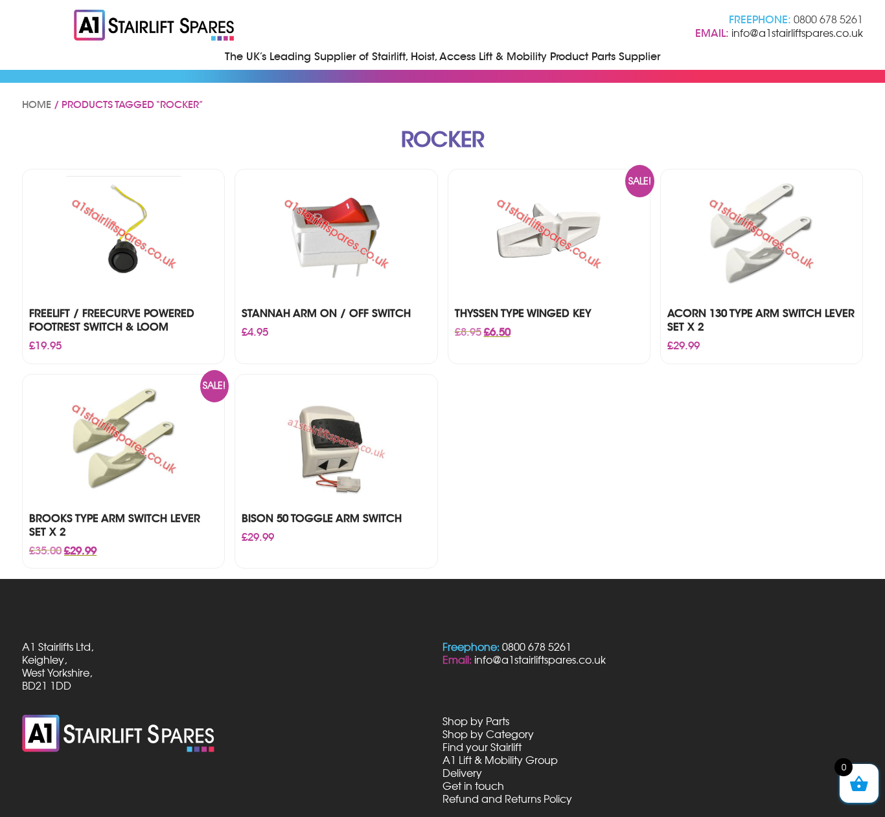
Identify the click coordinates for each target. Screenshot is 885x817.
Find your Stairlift (482, 747)
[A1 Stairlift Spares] (155, 26)
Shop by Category (488, 734)
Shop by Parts (475, 721)
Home (36, 105)
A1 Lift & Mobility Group (500, 760)
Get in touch (473, 785)
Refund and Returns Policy (507, 798)
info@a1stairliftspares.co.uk (797, 33)
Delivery (462, 773)
